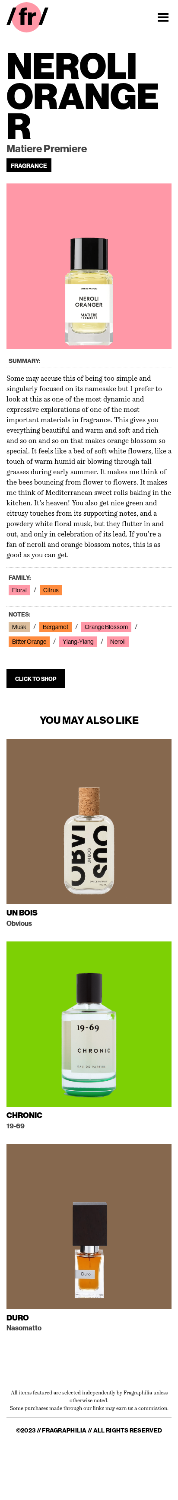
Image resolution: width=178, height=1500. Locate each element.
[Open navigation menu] (163, 17)
